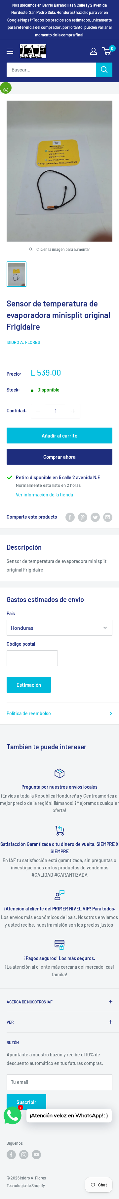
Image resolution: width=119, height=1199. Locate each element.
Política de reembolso (29, 713)
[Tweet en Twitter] (95, 517)
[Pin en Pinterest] (82, 517)
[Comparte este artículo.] (6, 88)
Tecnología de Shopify (26, 1185)
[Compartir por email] (107, 517)
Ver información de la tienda (44, 494)
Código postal (21, 644)
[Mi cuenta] (93, 51)
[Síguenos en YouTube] (36, 1154)
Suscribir (26, 1102)
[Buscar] (104, 70)
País (11, 613)
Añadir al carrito (59, 435)
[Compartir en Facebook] (70, 517)
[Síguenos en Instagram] (23, 1154)
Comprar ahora (59, 457)
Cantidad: (17, 410)
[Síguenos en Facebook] (11, 1154)
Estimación (29, 685)
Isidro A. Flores (23, 342)
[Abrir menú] (10, 51)
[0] (107, 51)
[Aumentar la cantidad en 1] (73, 411)
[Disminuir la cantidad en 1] (38, 411)
